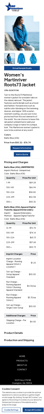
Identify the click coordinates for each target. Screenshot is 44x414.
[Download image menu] (36, 18)
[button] (22, 162)
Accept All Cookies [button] (33, 410)
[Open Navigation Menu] (36, 7)
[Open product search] (31, 7)
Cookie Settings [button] (11, 410)
